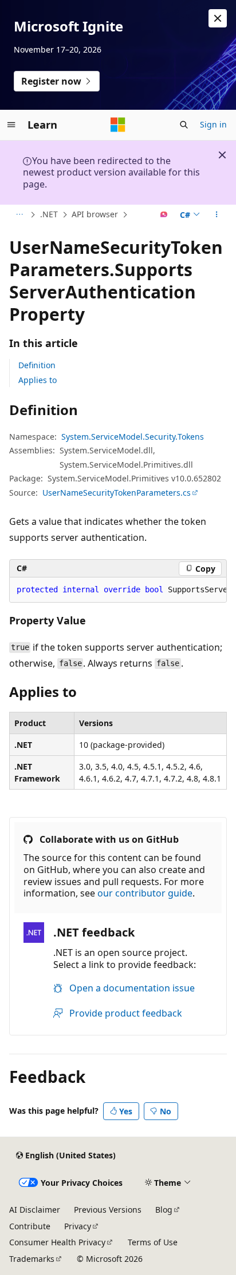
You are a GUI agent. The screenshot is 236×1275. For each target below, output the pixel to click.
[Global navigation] (11, 124)
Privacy (77, 1226)
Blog (163, 1209)
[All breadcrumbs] (19, 215)
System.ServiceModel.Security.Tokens (132, 436)
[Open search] (183, 124)
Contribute (29, 1226)
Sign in (213, 124)
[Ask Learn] (164, 215)
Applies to (37, 379)
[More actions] (217, 215)
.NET (49, 214)
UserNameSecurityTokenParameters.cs (116, 492)
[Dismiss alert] (218, 18)
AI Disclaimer (34, 1209)
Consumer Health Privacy (57, 1242)
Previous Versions (107, 1209)
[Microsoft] (118, 124)
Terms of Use (153, 1242)
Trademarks (31, 1258)
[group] (118, 590)
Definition (37, 365)
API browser (95, 214)
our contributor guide (144, 893)
